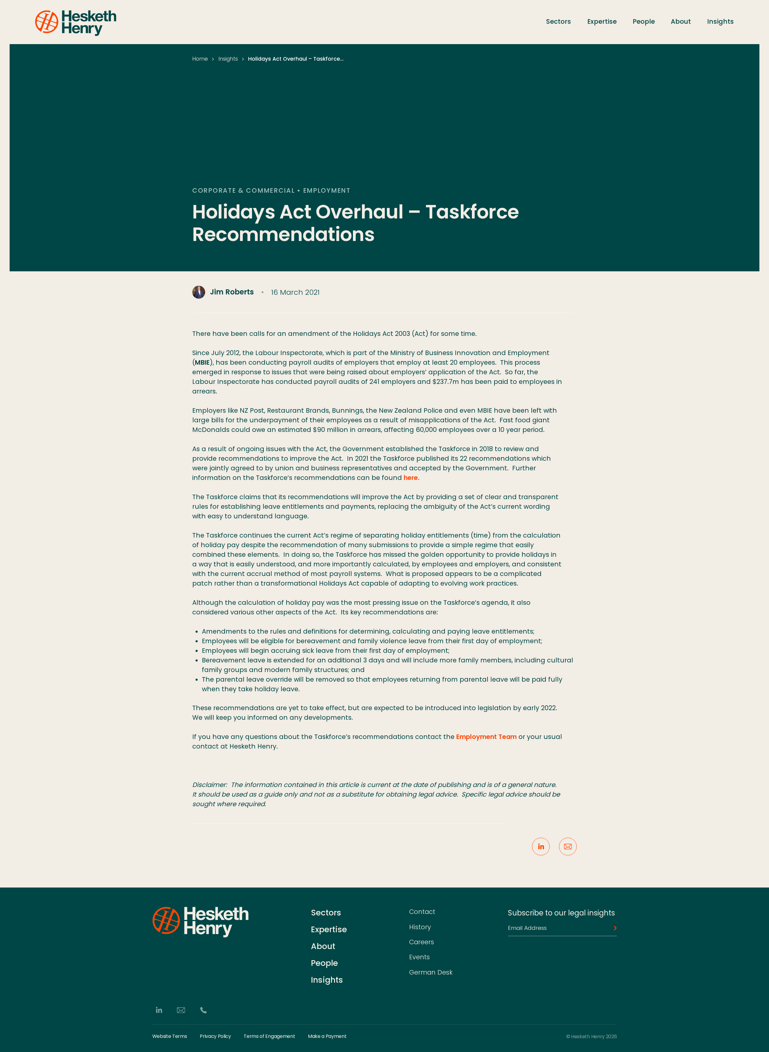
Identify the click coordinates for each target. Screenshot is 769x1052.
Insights (720, 21)
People (644, 21)
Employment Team (486, 736)
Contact (422, 911)
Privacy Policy (215, 1036)
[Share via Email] (568, 846)
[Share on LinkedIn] (541, 846)
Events (419, 957)
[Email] (181, 1009)
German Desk (431, 972)
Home (200, 58)
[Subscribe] (613, 928)
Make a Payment (327, 1036)
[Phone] (203, 1009)
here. (412, 477)
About (681, 21)
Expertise (602, 21)
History (420, 926)
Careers (421, 942)
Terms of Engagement (269, 1036)
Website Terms (169, 1036)
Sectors (558, 21)
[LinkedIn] (158, 1009)
